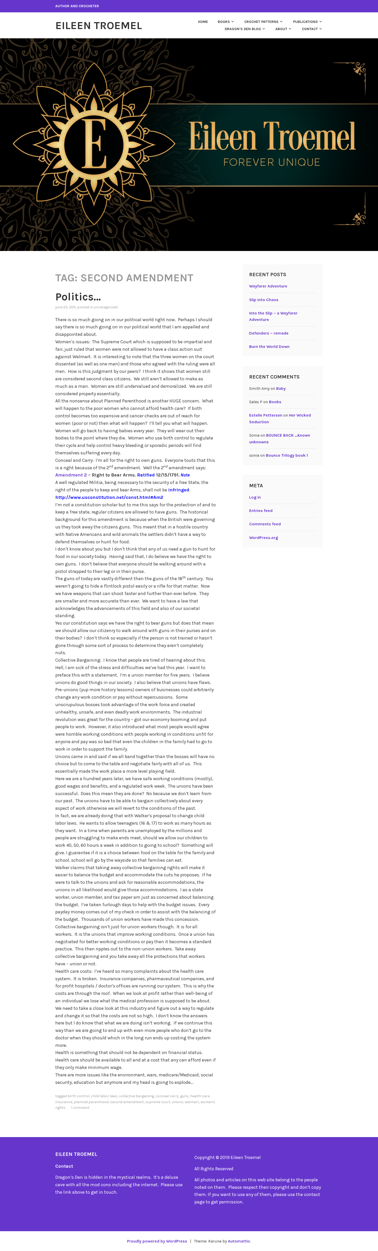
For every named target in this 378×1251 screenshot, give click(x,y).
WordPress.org (263, 537)
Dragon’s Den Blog (243, 29)
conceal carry (167, 1096)
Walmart (192, 1102)
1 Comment (80, 1107)
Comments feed (265, 523)
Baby (281, 388)
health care (200, 1096)
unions (177, 1102)
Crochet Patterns (261, 22)
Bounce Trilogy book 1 (287, 455)
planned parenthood (91, 1102)
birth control (78, 1096)
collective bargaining (136, 1096)
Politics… (78, 296)
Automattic (239, 1241)
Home (203, 22)
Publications (305, 22)
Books (224, 22)
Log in (255, 497)
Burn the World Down (269, 346)
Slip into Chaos (263, 299)
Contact (310, 29)
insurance (63, 1102)
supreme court (157, 1102)
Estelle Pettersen (265, 415)
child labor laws (104, 1096)
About (281, 29)
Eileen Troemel (98, 25)
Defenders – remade (269, 333)
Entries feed (261, 510)
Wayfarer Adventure (268, 286)
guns (184, 1096)
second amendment (127, 1102)
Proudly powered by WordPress (157, 1241)
